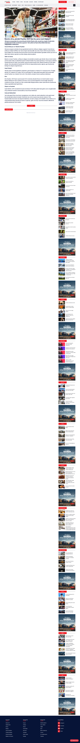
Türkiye (24, 724)
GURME (34, 5)
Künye (7, 726)
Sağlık (41, 726)
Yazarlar (42, 736)
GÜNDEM (35, 1)
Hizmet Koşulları (9, 734)
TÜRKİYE (17, 1)
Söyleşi (24, 736)
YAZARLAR (46, 5)
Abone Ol (8, 722)
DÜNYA (21, 1)
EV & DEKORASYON (39, 5)
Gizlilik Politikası (9, 732)
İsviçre (24, 722)
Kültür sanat (25, 734)
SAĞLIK (19, 5)
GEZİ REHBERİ (14, 5)
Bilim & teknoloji (43, 730)
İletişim (7, 728)
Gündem (25, 732)
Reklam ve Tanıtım (9, 736)
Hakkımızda (8, 724)
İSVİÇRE (13, 1)
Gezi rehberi (42, 724)
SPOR (23, 5)
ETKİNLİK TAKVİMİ (8, 5)
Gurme (41, 732)
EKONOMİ (31, 1)
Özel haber (25, 728)
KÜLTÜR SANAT (41, 1)
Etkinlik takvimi (43, 722)
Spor (41, 728)
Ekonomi (25, 730)
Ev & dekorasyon (43, 734)
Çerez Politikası (9, 730)
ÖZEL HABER (26, 1)
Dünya (24, 726)
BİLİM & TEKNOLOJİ (28, 5)
